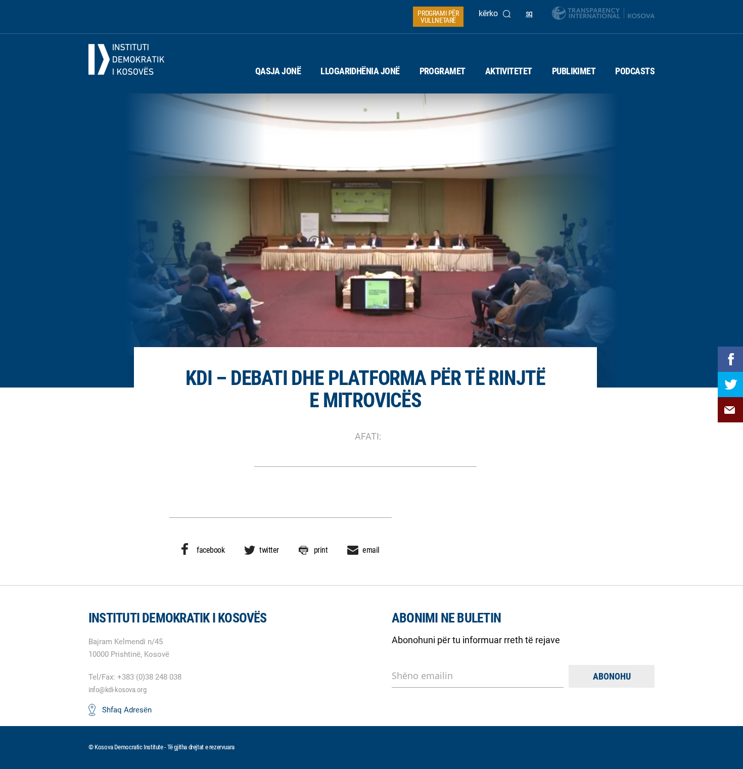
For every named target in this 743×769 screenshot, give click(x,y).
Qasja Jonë (278, 71)
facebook (210, 550)
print (321, 550)
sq (529, 13)
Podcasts (635, 71)
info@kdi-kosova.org (117, 689)
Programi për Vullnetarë (437, 16)
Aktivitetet (508, 71)
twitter (269, 550)
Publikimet (574, 71)
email (371, 550)
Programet (443, 71)
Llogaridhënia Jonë (359, 71)
